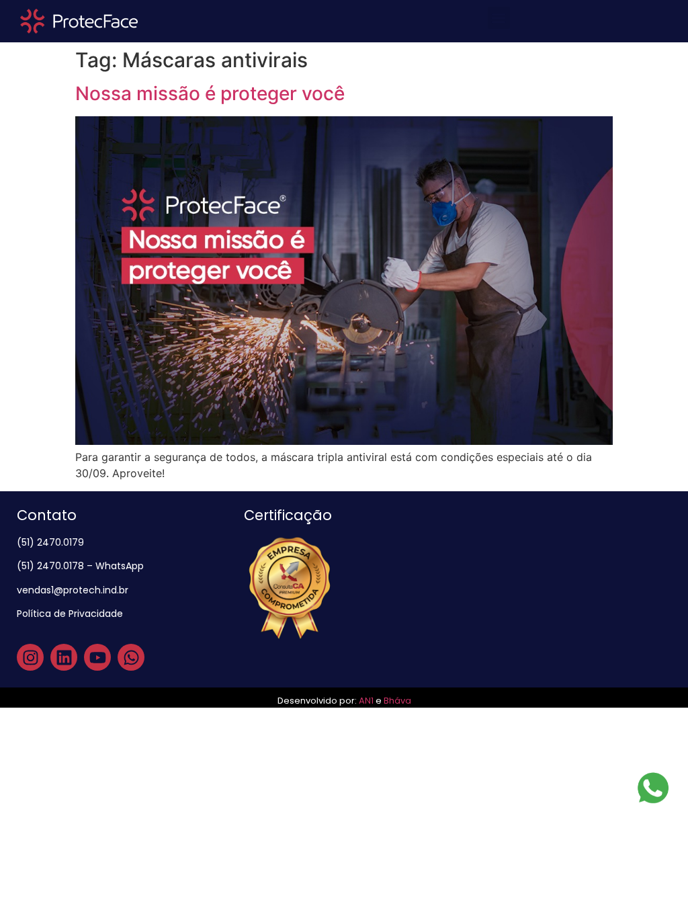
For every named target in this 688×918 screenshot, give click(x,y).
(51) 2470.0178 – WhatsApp (80, 566)
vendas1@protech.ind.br (72, 590)
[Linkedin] (63, 657)
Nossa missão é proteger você (210, 93)
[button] (499, 18)
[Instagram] (30, 657)
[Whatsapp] (131, 657)
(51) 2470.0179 (52, 542)
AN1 (366, 700)
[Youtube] (97, 657)
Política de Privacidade (71, 613)
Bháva (397, 700)
